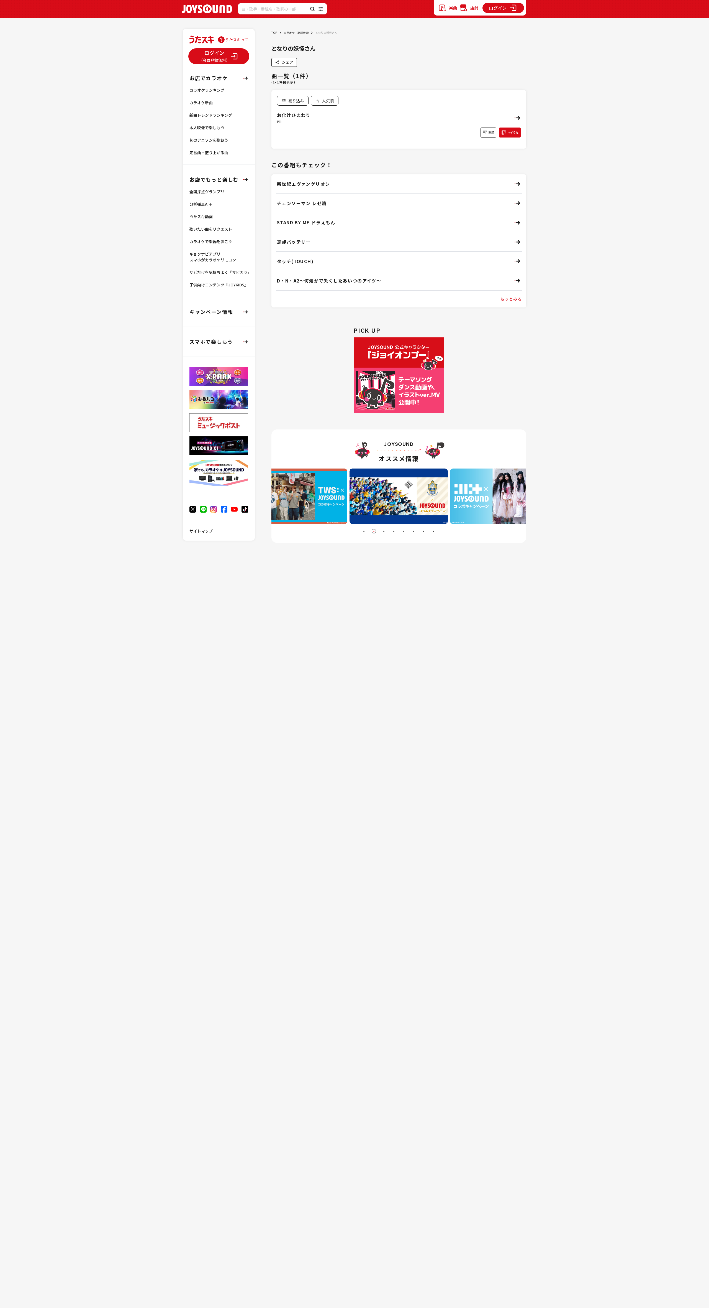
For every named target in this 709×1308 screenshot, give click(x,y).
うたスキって (236, 39)
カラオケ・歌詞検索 (296, 32)
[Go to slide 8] (433, 531)
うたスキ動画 (201, 216)
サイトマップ (201, 531)
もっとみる (511, 299)
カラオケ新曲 (201, 102)
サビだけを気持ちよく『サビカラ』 (220, 272)
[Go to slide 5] (403, 531)
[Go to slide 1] (363, 531)
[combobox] (324, 101)
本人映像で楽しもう (206, 127)
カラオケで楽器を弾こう (210, 241)
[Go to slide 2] (373, 531)
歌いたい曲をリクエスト (210, 229)
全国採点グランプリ (206, 191)
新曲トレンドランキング (210, 115)
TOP (274, 32)
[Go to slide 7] (423, 531)
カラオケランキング (206, 90)
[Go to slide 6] (413, 531)
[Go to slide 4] (393, 531)
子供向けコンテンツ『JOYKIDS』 (218, 284)
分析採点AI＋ (200, 204)
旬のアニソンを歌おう (208, 140)
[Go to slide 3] (383, 531)
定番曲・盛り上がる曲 (208, 152)
